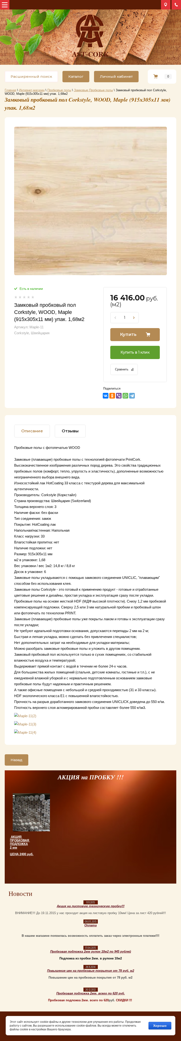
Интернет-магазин (32, 90)
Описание (32, 431)
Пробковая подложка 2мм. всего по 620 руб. (90, 993)
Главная (10, 90)
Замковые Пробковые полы (93, 90)
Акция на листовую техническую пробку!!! (90, 906)
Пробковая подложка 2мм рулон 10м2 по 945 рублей (90, 951)
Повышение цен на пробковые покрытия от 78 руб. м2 (90, 970)
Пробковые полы (59, 90)
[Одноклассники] (112, 396)
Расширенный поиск (31, 76)
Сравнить (121, 369)
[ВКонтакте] (105, 396)
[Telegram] (132, 396)
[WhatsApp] (125, 396)
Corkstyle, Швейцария (31, 333)
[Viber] (119, 396)
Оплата (90, 925)
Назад (16, 760)
